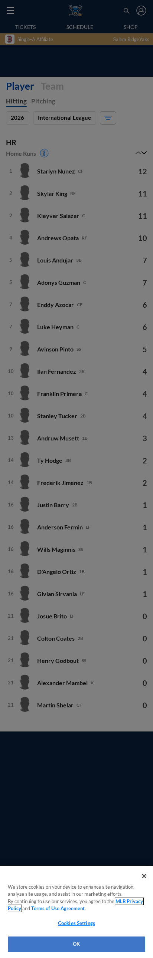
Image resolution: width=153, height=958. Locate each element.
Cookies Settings (76, 923)
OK (76, 944)
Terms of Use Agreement (58, 908)
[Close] (144, 876)
